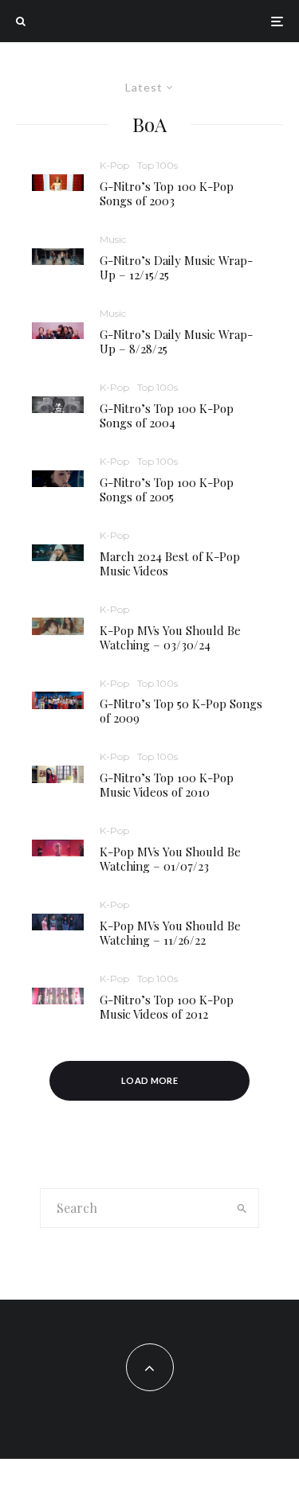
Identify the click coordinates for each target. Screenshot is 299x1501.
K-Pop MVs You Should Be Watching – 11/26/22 (170, 932)
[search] (241, 1208)
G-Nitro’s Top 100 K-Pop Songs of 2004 (167, 415)
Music (113, 239)
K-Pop (114, 165)
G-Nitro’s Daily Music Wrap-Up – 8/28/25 (176, 341)
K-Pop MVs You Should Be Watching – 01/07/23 (170, 858)
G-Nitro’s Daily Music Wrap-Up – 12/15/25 (176, 267)
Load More (149, 1080)
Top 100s (157, 165)
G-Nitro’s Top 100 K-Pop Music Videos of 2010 (167, 784)
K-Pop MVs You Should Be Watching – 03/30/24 (170, 637)
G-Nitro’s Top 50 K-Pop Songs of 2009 (181, 710)
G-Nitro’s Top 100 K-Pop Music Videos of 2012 (167, 1006)
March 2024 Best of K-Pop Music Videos (170, 563)
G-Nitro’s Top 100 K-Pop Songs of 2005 (167, 489)
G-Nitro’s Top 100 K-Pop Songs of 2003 (167, 193)
